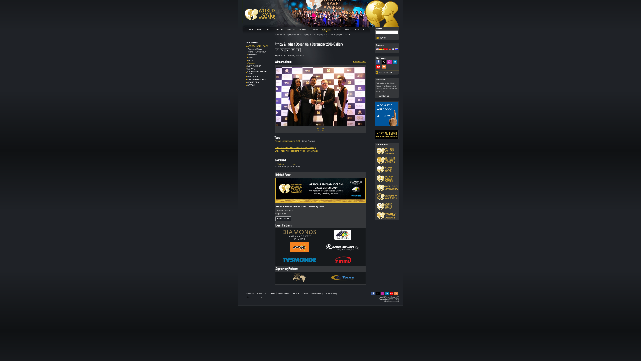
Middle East (253, 77)
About (348, 30)
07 (301, 35)
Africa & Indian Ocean (258, 46)
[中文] (386, 49)
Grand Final (253, 82)
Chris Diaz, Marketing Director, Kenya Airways (295, 147)
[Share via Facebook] (277, 50)
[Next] (320, 127)
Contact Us (261, 293)
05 (295, 35)
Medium (280, 164)
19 (335, 35)
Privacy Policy (317, 293)
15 (324, 35)
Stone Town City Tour (257, 52)
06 (298, 35)
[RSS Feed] (384, 67)
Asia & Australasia (256, 79)
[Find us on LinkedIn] (395, 62)
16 (327, 35)
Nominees (304, 30)
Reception (252, 55)
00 (281, 35)
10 (310, 35)
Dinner (251, 60)
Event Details (283, 218)
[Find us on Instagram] (389, 62)
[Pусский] (396, 49)
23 (344, 35)
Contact (359, 30)
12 (315, 35)
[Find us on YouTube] (378, 67)
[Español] (380, 49)
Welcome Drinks (255, 49)
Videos (337, 30)
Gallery (326, 30)
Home (250, 30)
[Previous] (318, 130)
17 (329, 35)
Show (250, 57)
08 (304, 35)
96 (278, 35)
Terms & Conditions (300, 293)
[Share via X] (282, 50)
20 (338, 35)
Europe (251, 69)
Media (272, 293)
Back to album (359, 62)
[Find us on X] (384, 62)
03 (290, 35)
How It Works (283, 293)
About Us (250, 293)
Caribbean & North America (257, 73)
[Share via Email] (293, 50)
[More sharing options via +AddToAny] (298, 50)
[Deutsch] (390, 49)
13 (318, 35)
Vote (259, 30)
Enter (269, 30)
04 (293, 35)
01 (284, 35)
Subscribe (384, 96)
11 (312, 35)
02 (287, 35)
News (315, 30)
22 (341, 35)
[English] (377, 49)
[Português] (383, 49)
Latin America (254, 66)
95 (276, 35)
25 (349, 35)
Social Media (385, 72)
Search (251, 85)
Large (293, 164)
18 (332, 35)
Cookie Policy (331, 293)
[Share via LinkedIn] (287, 50)
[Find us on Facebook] (378, 62)
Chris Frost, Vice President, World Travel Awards (296, 151)
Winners (291, 30)
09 (307, 35)
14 (321, 35)
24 (346, 35)
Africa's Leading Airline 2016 (287, 141)
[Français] (393, 49)
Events (279, 30)
